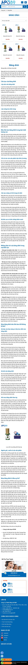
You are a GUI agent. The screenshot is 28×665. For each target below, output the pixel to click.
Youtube (5, 637)
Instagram (6, 635)
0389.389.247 (14, 573)
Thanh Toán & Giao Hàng (7, 621)
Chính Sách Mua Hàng (6, 624)
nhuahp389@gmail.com (14, 575)
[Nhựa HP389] (9, 2)
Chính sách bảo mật (6, 626)
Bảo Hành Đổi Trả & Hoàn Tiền (8, 619)
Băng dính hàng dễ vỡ (7, 36)
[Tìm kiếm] (25, 6)
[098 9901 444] (2, 663)
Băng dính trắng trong (20, 36)
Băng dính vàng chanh (7, 55)
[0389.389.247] (2, 659)
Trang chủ (3, 10)
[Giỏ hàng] (25, 2)
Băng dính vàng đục (20, 55)
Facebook (6, 633)
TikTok (5, 639)
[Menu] (22, 2)
